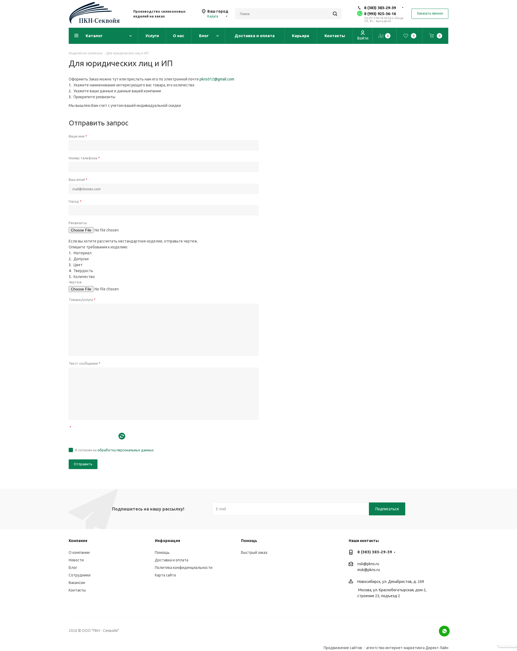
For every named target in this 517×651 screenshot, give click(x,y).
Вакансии (77, 582)
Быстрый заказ (254, 552)
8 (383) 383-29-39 (380, 7)
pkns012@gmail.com (217, 79)
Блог (73, 567)
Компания (78, 541)
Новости (76, 560)
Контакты (77, 590)
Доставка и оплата (171, 560)
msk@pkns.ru (368, 570)
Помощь (162, 552)
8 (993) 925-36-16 (380, 13)
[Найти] (335, 13)
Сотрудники (79, 575)
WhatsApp (444, 631)
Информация (167, 541)
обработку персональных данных (125, 450)
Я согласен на (114, 450)
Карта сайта (165, 575)
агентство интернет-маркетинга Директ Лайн (407, 648)
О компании (79, 552)
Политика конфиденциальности (183, 567)
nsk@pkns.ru (368, 564)
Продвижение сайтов (343, 648)
